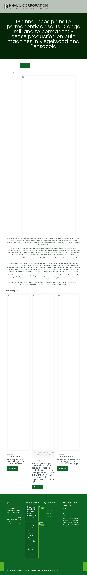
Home (48, 507)
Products (49, 513)
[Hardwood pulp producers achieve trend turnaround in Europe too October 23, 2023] (85, 566)
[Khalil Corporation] (26, 6)
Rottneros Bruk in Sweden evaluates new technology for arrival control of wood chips (68, 460)
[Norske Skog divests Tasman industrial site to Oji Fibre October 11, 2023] (2, 566)
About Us (49, 510)
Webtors (55, 570)
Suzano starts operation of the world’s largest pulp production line (16, 460)
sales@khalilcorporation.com (16, 524)
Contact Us (49, 516)
